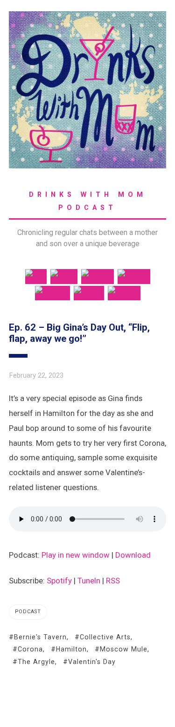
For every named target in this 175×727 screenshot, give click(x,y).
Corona (30, 649)
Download (133, 555)
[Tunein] (89, 292)
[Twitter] (124, 292)
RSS (113, 580)
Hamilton (71, 649)
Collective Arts (105, 637)
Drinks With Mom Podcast (88, 201)
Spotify (59, 580)
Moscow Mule (123, 649)
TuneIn (88, 580)
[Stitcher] (52, 292)
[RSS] (36, 275)
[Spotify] (97, 275)
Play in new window (76, 555)
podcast (28, 612)
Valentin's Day (92, 661)
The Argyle (36, 661)
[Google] (134, 275)
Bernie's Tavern (40, 637)
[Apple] (63, 275)
